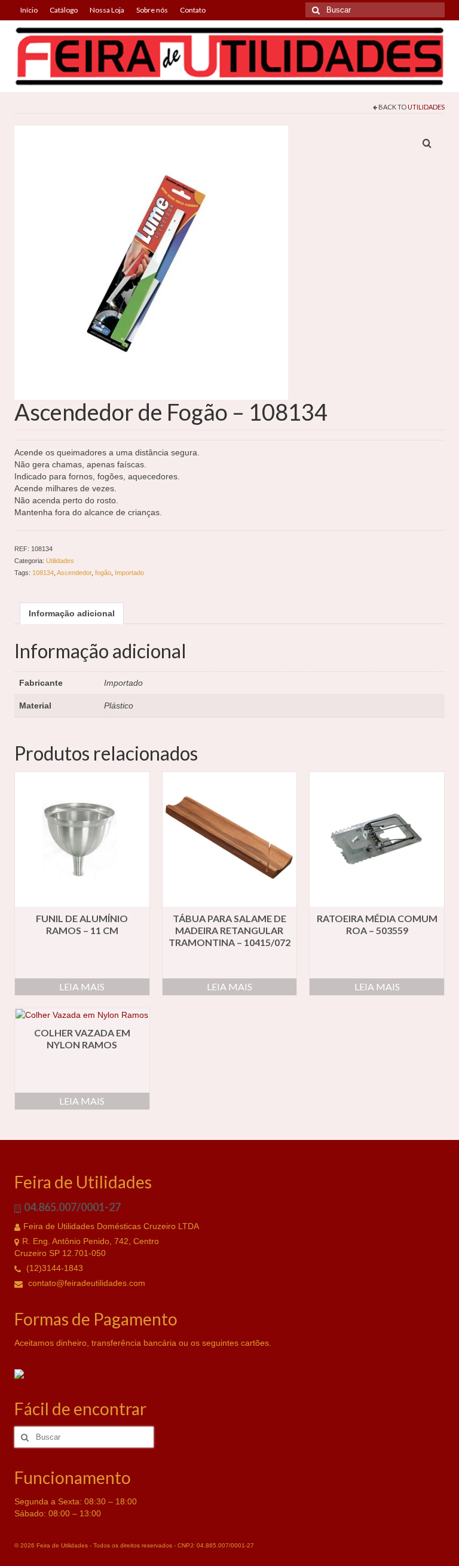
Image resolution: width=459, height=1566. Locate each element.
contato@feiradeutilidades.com (85, 1283)
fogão (103, 572)
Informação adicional (72, 613)
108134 (43, 572)
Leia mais (82, 986)
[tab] (72, 613)
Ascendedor (74, 572)
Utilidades (426, 107)
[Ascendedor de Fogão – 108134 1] (151, 262)
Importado (129, 572)
